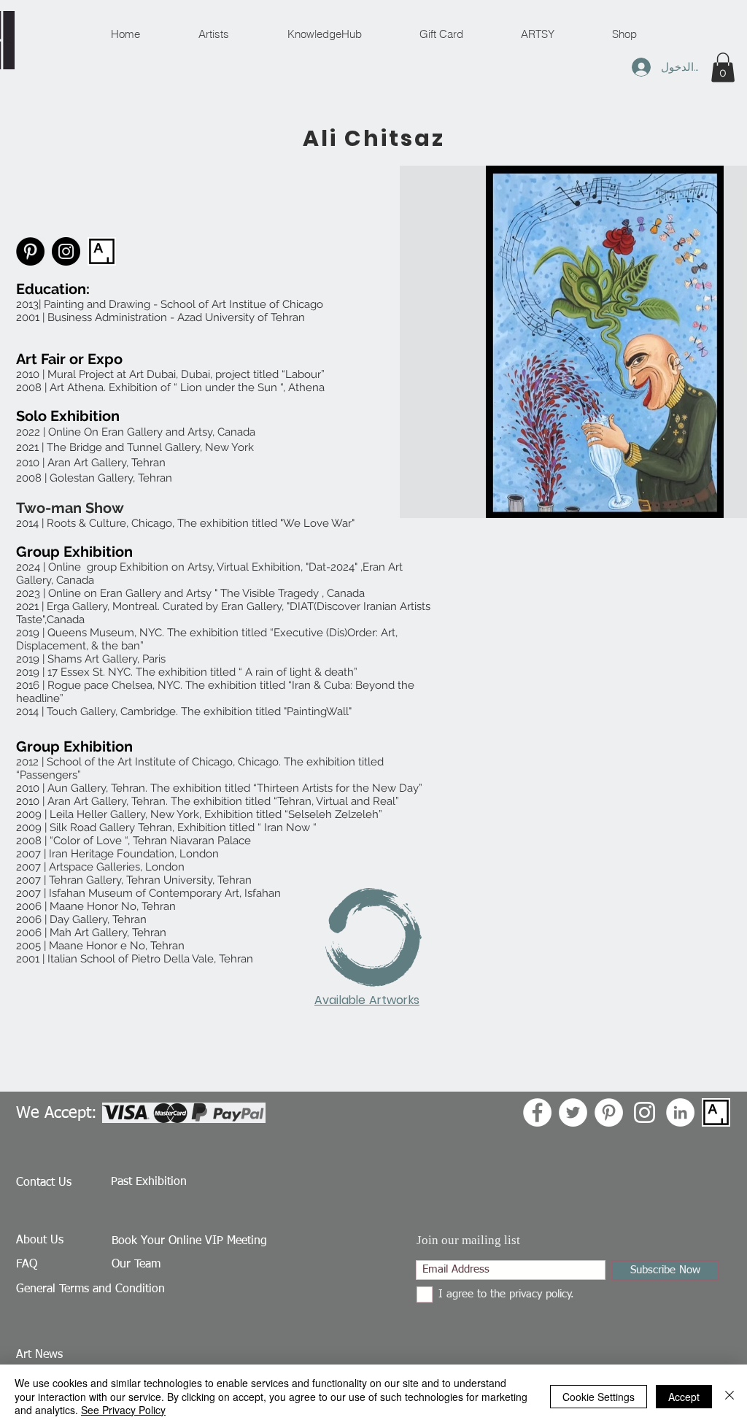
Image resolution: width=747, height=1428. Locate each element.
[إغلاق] (729, 1396)
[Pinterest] (30, 251)
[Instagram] (66, 251)
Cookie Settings (598, 1396)
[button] (723, 67)
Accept (684, 1396)
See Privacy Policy (123, 1409)
